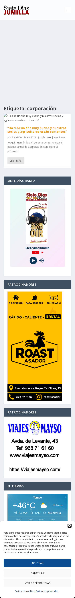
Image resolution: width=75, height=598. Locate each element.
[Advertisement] (37, 59)
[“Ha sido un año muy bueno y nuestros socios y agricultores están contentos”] (37, 118)
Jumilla (41, 137)
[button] (69, 526)
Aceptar (37, 563)
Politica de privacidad (47, 591)
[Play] (33, 260)
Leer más (16, 160)
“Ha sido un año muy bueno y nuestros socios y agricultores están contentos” (37, 130)
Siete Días (17, 137)
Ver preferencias (37, 583)
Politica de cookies (24, 591)
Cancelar (37, 573)
